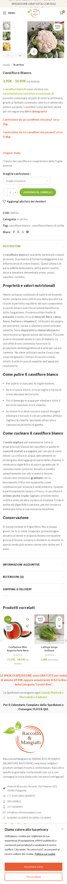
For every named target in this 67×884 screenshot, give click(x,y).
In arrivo (18, 64)
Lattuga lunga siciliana (49, 649)
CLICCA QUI (40, 709)
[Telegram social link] (27, 232)
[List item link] (33, 801)
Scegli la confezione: (16, 173)
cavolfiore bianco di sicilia (48, 225)
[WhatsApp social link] (23, 232)
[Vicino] (62, 829)
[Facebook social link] (14, 232)
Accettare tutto (33, 866)
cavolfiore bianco (19, 225)
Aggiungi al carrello (37, 192)
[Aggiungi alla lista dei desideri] (27, 619)
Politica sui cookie (45, 853)
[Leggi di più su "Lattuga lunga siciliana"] (59, 626)
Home (6, 64)
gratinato (37, 477)
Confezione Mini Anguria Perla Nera (17, 649)
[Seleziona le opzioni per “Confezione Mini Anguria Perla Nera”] (27, 626)
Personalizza (33, 876)
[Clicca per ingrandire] (34, 51)
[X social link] (18, 232)
